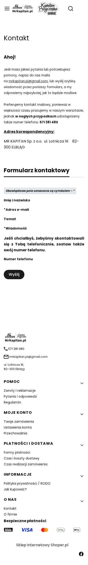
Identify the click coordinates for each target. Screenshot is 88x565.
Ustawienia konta (18, 427)
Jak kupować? (15, 489)
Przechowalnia (15, 433)
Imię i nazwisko (17, 200)
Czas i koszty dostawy (21, 458)
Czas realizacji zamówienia (25, 464)
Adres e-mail (17, 209)
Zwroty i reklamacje (20, 390)
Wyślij (14, 274)
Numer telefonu (18, 259)
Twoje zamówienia (19, 421)
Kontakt (10, 508)
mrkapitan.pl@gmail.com (28, 81)
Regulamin (12, 402)
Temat (10, 219)
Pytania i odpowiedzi (20, 396)
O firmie (10, 514)
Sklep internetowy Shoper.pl (42, 545)
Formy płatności (17, 452)
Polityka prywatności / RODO (27, 483)
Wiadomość (16, 228)
